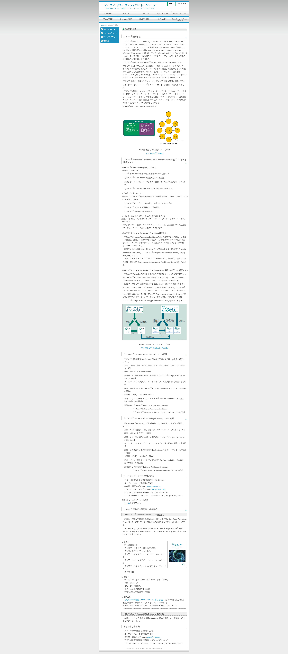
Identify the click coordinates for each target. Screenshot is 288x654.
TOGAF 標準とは (109, 29)
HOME (171, 4)
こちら (127, 503)
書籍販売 (106, 41)
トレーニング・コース (110, 33)
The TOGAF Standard (154, 153)
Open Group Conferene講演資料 (180, 20)
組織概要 (108, 14)
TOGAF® (108, 20)
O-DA (162, 20)
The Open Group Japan (145, 648)
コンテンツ (144, 14)
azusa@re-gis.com (153, 486)
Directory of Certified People (110, 37)
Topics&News (162, 14)
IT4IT (144, 20)
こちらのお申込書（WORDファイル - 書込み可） (144, 600)
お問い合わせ (182, 4)
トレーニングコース (180, 14)
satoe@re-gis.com (158, 489)
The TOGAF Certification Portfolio (154, 348)
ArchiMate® (126, 20)
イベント (126, 14)
